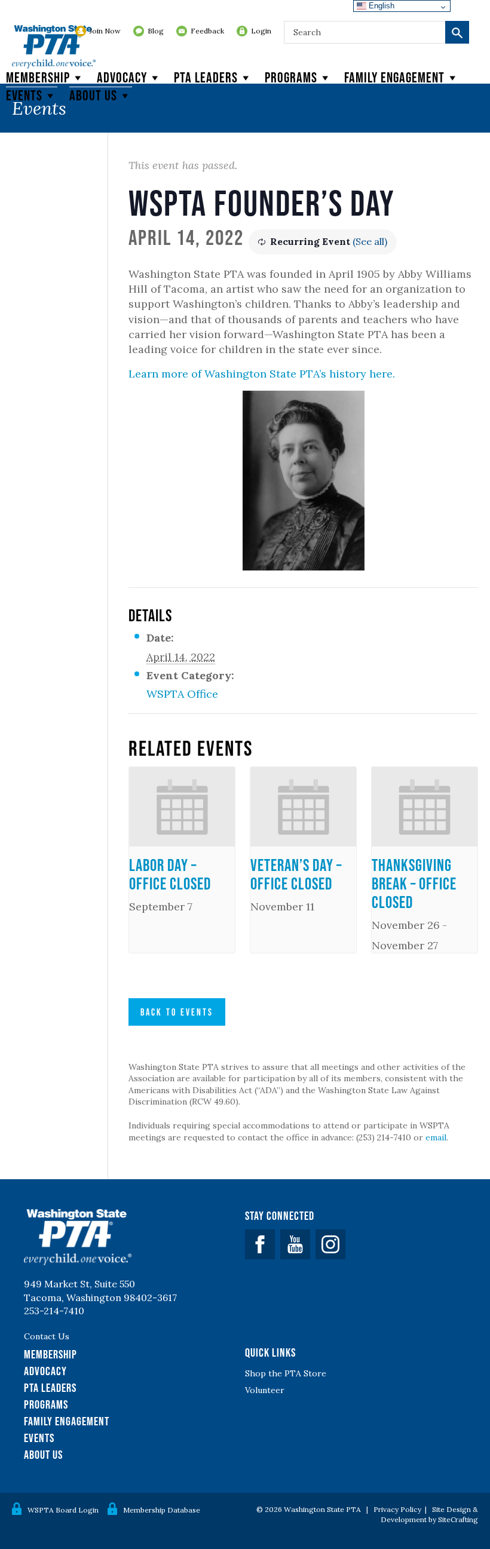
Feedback (207, 30)
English (380, 5)
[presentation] (182, 806)
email (435, 1137)
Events (24, 95)
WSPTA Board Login (63, 1509)
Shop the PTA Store (285, 1373)
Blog (156, 30)
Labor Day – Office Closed (170, 874)
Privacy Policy (397, 1509)
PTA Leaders (206, 77)
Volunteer (264, 1390)
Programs (291, 77)
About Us (43, 1454)
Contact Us (46, 1336)
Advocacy (122, 77)
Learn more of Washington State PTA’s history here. (261, 374)
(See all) (370, 241)
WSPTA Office (182, 694)
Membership (38, 77)
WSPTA (54, 47)
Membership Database (161, 1509)
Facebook (260, 1244)
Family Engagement (394, 77)
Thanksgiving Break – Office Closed (414, 883)
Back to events (176, 1012)
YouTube (295, 1244)
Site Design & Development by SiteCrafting (429, 1514)
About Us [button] (93, 95)
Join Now (105, 30)
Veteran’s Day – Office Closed (296, 874)
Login (261, 30)
